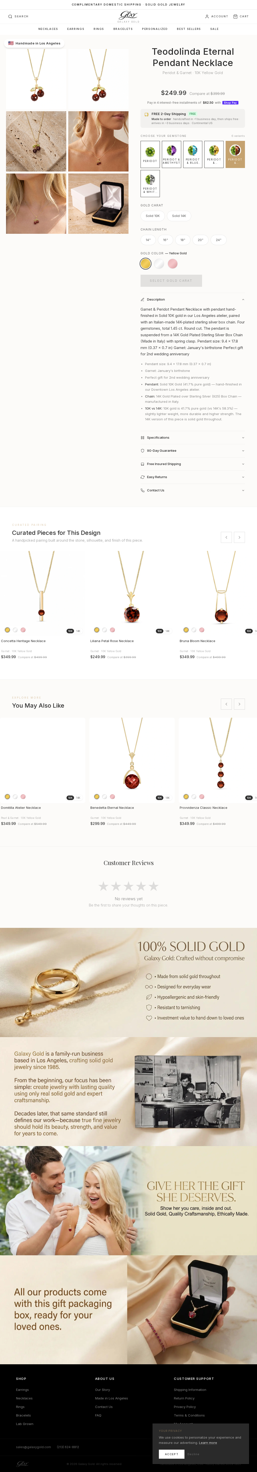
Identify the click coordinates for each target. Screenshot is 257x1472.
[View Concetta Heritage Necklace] (42, 593)
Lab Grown (24, 1424)
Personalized (155, 29)
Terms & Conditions (189, 1415)
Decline (193, 1454)
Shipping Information (190, 1390)
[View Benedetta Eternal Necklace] (132, 760)
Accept (171, 1454)
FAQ (98, 1415)
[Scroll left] (226, 537)
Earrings (75, 29)
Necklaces (48, 29)
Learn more (208, 1443)
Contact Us (104, 1407)
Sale (214, 29)
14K (78, 631)
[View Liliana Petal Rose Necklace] (132, 593)
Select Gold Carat (171, 280)
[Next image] (79, 594)
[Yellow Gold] (146, 264)
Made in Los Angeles (111, 1398)
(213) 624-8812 (68, 1447)
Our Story (102, 1390)
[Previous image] (6, 594)
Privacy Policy (185, 1407)
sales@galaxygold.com (33, 1447)
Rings (99, 29)
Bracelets (123, 29)
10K (70, 631)
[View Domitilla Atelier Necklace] (42, 760)
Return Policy (184, 1398)
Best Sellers (189, 29)
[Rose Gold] (173, 264)
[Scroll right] (239, 537)
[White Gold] (159, 264)
